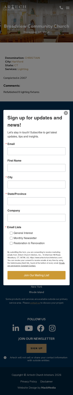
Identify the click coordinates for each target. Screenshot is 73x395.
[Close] (66, 113)
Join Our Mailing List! (36, 275)
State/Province (16, 193)
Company (13, 210)
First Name (14, 160)
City (10, 177)
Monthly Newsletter (25, 238)
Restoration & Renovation (29, 243)
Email (11, 144)
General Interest (23, 233)
